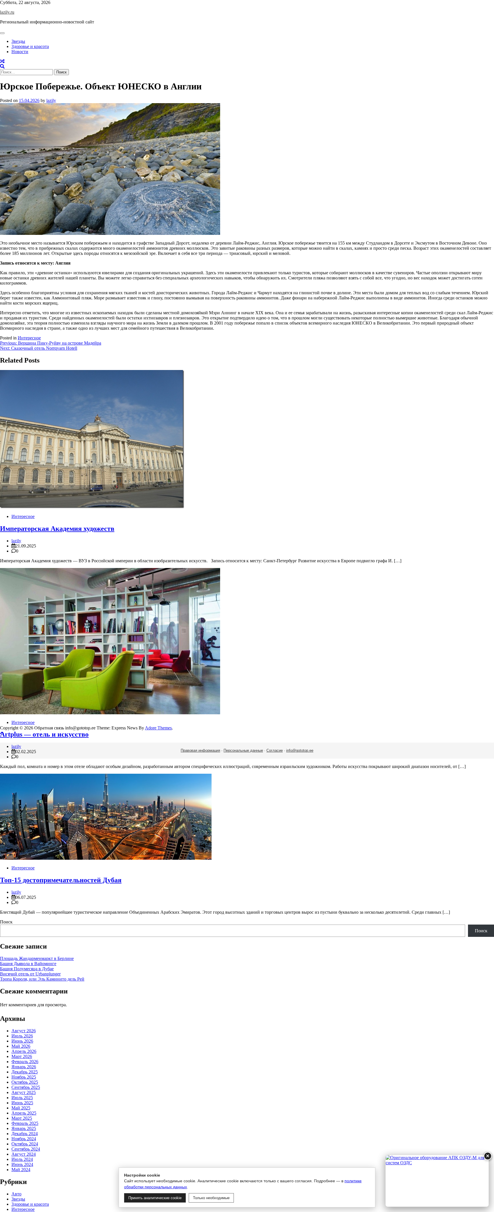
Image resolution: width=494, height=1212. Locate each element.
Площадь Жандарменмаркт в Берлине (37, 958)
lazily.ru (7, 12)
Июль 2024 (22, 1159)
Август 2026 (23, 1030)
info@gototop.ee (299, 750)
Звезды (18, 41)
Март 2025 (21, 1118)
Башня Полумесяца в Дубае (27, 968)
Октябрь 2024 (24, 1143)
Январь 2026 (23, 1066)
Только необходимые (211, 1198)
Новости (19, 51)
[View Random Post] (2, 61)
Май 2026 (20, 1046)
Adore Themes (158, 727)
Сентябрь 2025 (25, 1087)
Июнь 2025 (22, 1102)
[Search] (2, 66)
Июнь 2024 (22, 1164)
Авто (16, 1193)
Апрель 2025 (23, 1113)
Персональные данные (243, 750)
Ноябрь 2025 (23, 1077)
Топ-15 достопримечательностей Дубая (60, 880)
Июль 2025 (22, 1097)
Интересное (29, 337)
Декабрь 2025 (24, 1071)
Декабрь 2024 (24, 1133)
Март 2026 (21, 1056)
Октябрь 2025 (24, 1082)
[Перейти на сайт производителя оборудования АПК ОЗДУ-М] (437, 1181)
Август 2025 (23, 1092)
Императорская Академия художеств (57, 528)
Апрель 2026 (23, 1051)
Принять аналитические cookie (155, 1198)
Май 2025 (20, 1107)
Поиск (6, 921)
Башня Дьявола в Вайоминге (28, 963)
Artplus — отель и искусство (44, 734)
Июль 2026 (22, 1035)
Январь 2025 (23, 1128)
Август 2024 (23, 1154)
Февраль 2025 (24, 1123)
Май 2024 (20, 1169)
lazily (51, 100)
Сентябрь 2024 (25, 1149)
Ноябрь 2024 (23, 1138)
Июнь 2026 (22, 1041)
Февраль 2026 (24, 1061)
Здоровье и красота (30, 46)
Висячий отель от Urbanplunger (30, 973)
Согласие (274, 750)
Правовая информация (200, 750)
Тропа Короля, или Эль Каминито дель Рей (42, 979)
